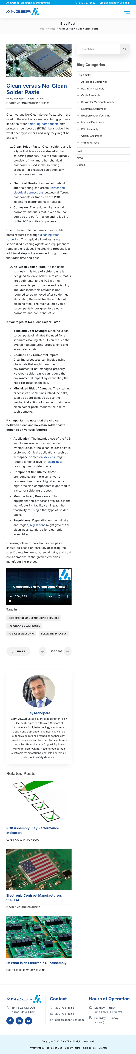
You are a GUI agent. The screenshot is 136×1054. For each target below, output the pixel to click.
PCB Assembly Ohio (21, 633)
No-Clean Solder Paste (24, 625)
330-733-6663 (64, 1013)
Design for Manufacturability (97, 101)
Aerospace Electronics (94, 81)
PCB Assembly (89, 129)
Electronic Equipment (93, 108)
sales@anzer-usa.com (69, 1019)
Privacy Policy (36, 1047)
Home (41, 28)
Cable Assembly (90, 95)
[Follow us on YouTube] (28, 1020)
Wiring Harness (90, 142)
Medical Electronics (92, 122)
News (80, 157)
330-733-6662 (64, 1007)
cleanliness (55, 461)
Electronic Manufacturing (23, 103)
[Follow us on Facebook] (10, 1020)
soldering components (43, 124)
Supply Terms (72, 1047)
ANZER (67, 1041)
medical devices (44, 457)
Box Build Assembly (92, 88)
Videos (51, 28)
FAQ (8, 970)
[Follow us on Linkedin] (19, 1020)
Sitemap (103, 1047)
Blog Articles (84, 74)
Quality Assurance (18, 839)
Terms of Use (54, 1047)
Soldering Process (54, 633)
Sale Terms (89, 1047)
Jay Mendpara (17, 98)
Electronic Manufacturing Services (33, 618)
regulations (37, 525)
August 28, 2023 (35, 98)
